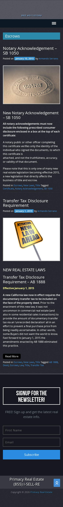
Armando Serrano (48, 58)
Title (37, 185)
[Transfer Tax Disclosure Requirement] (32, 241)
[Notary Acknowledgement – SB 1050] (32, 86)
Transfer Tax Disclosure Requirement (25, 203)
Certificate (8, 188)
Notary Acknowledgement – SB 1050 (30, 50)
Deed (6, 365)
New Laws (28, 185)
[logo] (31, 8)
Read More (11, 356)
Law (22, 365)
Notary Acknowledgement (29, 188)
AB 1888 (53, 362)
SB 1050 (48, 188)
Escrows (18, 185)
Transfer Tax (37, 365)
